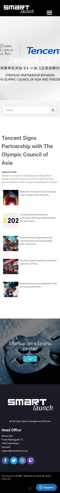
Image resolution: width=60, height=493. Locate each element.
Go (30, 359)
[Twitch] (31, 460)
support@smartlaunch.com (15, 450)
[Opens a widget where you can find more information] (46, 487)
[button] (30, 488)
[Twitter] (14, 460)
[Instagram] (22, 460)
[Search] (53, 110)
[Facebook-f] (5, 460)
